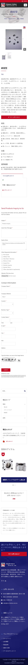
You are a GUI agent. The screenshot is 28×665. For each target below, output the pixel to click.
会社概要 (5, 641)
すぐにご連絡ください (10, 530)
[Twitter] (3, 581)
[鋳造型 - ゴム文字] (24, 49)
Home (5, 18)
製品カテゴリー (12, 18)
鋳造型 (22, 18)
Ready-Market (20, 663)
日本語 (25, 1)
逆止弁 (5, 407)
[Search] (25, 391)
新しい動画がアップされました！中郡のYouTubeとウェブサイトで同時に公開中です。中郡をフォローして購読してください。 (13, 619)
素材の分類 (6, 647)
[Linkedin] (5, 581)
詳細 (14, 499)
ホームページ (7, 638)
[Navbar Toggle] (25, 5)
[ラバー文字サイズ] (9, 56)
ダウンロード (8, 190)
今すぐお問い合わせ (15, 117)
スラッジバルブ (8, 409)
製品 (18, 18)
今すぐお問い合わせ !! (14, 554)
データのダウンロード (9, 651)
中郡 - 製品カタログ (8, 185)
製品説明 (5, 644)
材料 (4, 418)
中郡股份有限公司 (16, 659)
